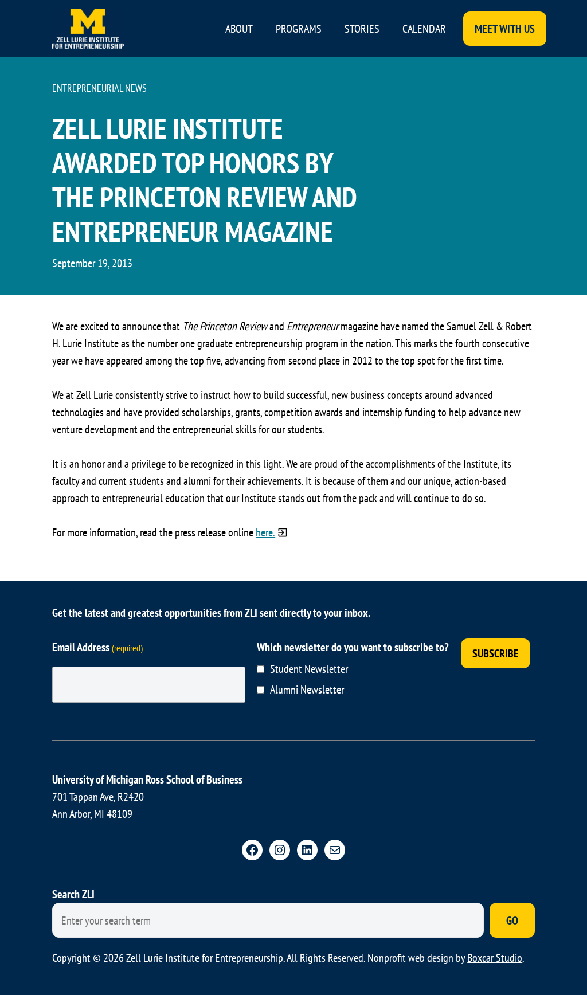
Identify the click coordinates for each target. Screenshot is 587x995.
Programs (299, 28)
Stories (362, 28)
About (239, 28)
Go (512, 920)
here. (265, 532)
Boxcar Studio (494, 957)
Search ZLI (73, 894)
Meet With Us (505, 28)
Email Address (97, 647)
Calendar (424, 28)
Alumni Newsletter (307, 689)
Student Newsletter (309, 668)
